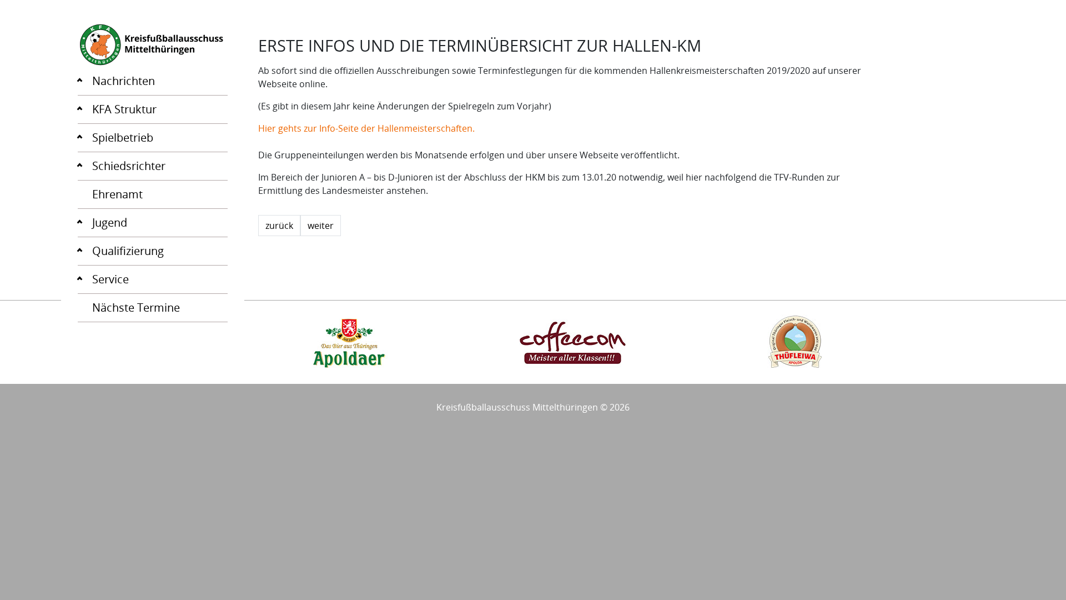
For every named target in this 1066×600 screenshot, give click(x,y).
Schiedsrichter (128, 165)
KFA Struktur (124, 109)
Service (110, 279)
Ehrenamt (117, 194)
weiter (321, 225)
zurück (279, 225)
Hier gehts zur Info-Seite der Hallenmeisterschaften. (366, 128)
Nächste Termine (136, 307)
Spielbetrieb (122, 137)
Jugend (109, 222)
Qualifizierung (128, 250)
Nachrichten (123, 80)
